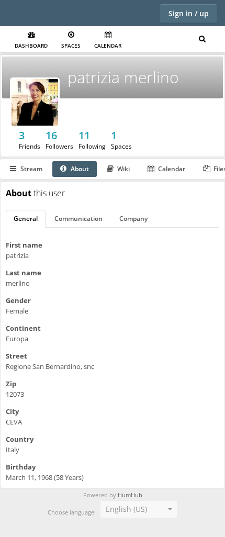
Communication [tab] (78, 218)
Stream (31, 168)
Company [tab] (133, 218)
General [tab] (26, 218)
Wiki (123, 168)
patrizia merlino (123, 77)
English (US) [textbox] (126, 509)
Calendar (107, 45)
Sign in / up (188, 13)
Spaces (71, 45)
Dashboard (31, 45)
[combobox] (138, 509)
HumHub (130, 495)
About (80, 168)
